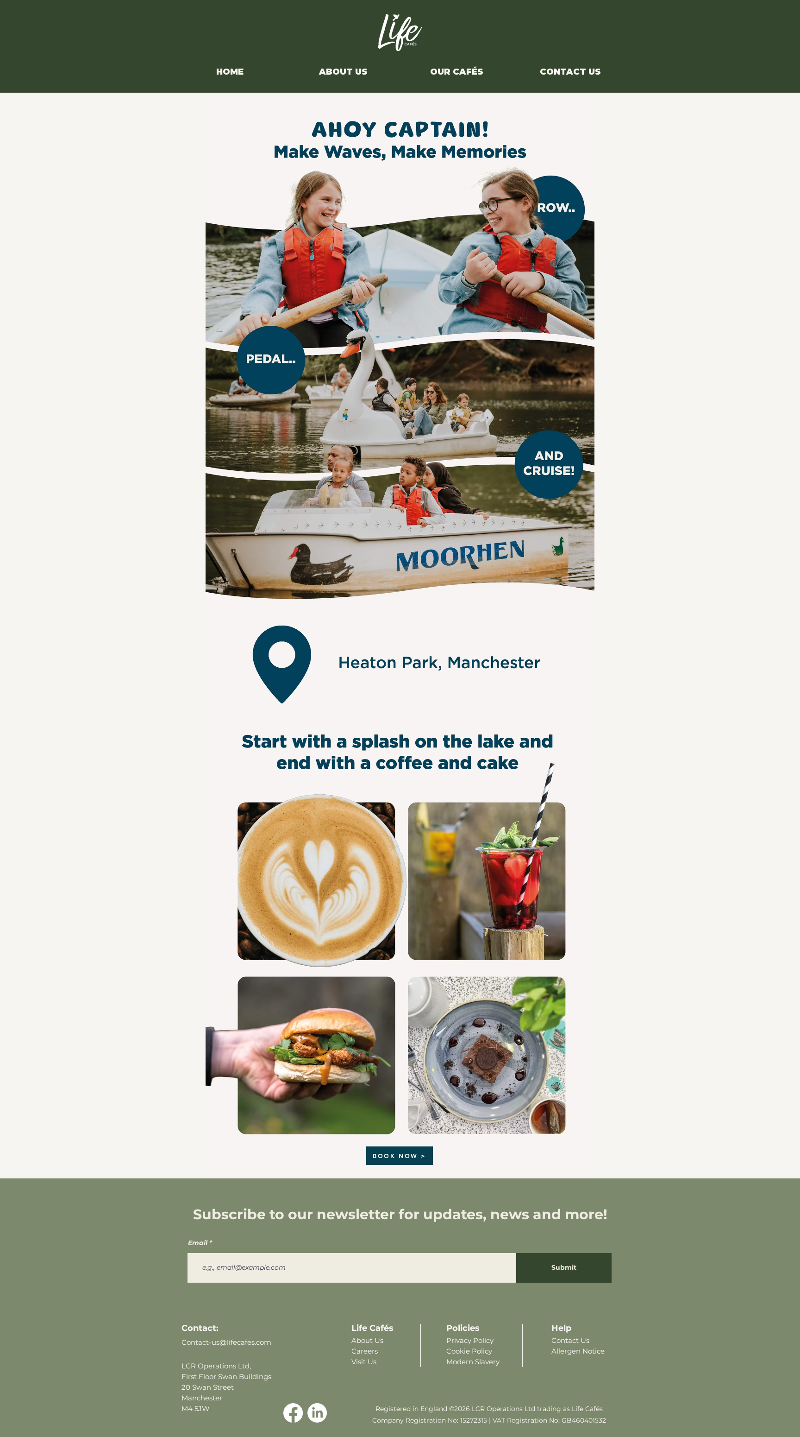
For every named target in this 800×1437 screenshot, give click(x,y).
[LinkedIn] (317, 1413)
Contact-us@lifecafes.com (226, 1342)
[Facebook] (293, 1413)
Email (197, 1243)
